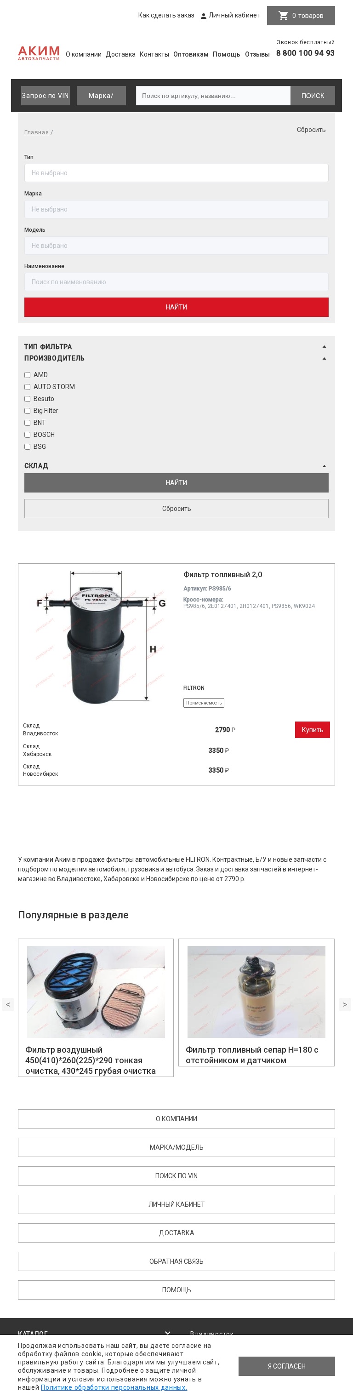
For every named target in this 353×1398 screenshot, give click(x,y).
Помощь (226, 54)
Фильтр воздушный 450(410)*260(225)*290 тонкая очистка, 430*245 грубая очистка (90, 1060)
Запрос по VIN (45, 95)
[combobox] (176, 282)
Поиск (313, 95)
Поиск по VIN (176, 1176)
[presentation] (8, 1004)
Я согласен (287, 1366)
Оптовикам (191, 54)
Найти (176, 307)
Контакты (154, 54)
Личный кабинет (235, 15)
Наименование (44, 266)
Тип (29, 157)
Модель (35, 230)
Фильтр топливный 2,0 (222, 575)
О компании (84, 54)
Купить (313, 729)
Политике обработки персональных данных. (114, 1387)
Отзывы (257, 54)
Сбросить (311, 129)
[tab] (176, 348)
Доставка (121, 54)
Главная (36, 132)
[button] (176, 347)
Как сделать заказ (166, 15)
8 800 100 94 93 (306, 53)
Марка (33, 193)
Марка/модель (101, 98)
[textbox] (176, 282)
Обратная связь (176, 1261)
